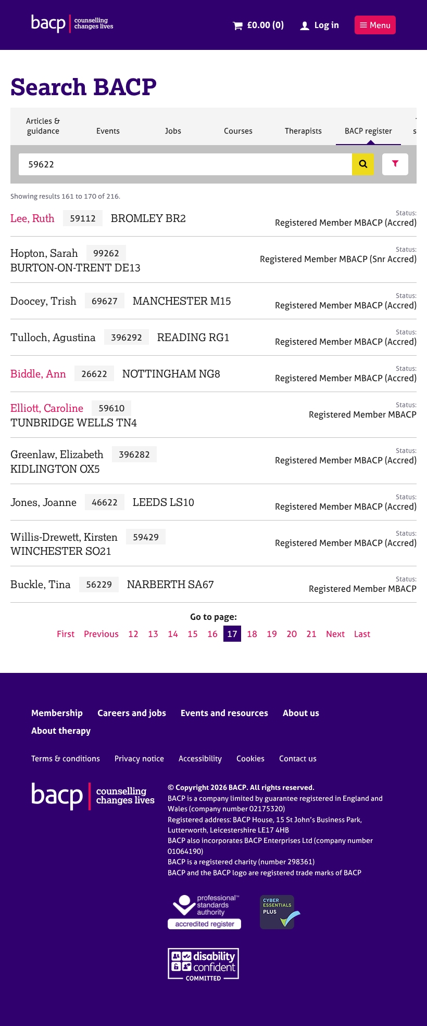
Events (108, 135)
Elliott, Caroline (46, 407)
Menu (380, 25)
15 (192, 633)
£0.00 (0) (265, 24)
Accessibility (200, 758)
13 (153, 633)
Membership (57, 712)
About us (301, 712)
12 (133, 633)
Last (362, 633)
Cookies (250, 758)
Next (335, 633)
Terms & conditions (65, 758)
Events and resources (224, 712)
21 (311, 633)
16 (212, 633)
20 (291, 633)
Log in (327, 24)
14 (173, 633)
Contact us (298, 758)
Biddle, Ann (38, 373)
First (65, 633)
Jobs (173, 135)
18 (252, 633)
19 (272, 633)
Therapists (303, 135)
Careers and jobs (131, 712)
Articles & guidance (43, 130)
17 (232, 633)
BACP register (368, 135)
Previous (101, 633)
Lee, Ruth (32, 218)
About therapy (61, 730)
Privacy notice (139, 758)
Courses (238, 135)
